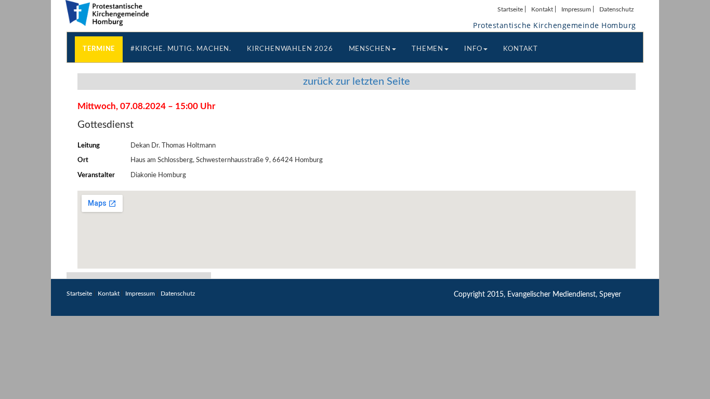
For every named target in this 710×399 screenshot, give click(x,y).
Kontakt (542, 9)
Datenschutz (616, 9)
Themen (427, 49)
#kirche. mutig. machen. (180, 49)
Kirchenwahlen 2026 (290, 49)
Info (473, 49)
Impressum (576, 9)
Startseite (510, 9)
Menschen (370, 49)
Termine (99, 49)
